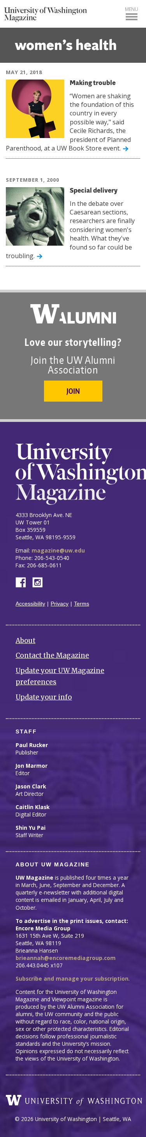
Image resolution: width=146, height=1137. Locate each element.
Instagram (40, 581)
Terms (81, 604)
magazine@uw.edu (58, 550)
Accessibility (30, 604)
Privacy (60, 604)
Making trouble (93, 83)
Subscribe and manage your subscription (72, 978)
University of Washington (74, 1100)
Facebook (24, 581)
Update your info (44, 697)
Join (73, 390)
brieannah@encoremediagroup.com (66, 958)
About (25, 640)
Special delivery (94, 191)
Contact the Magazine (52, 655)
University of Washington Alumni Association (73, 314)
